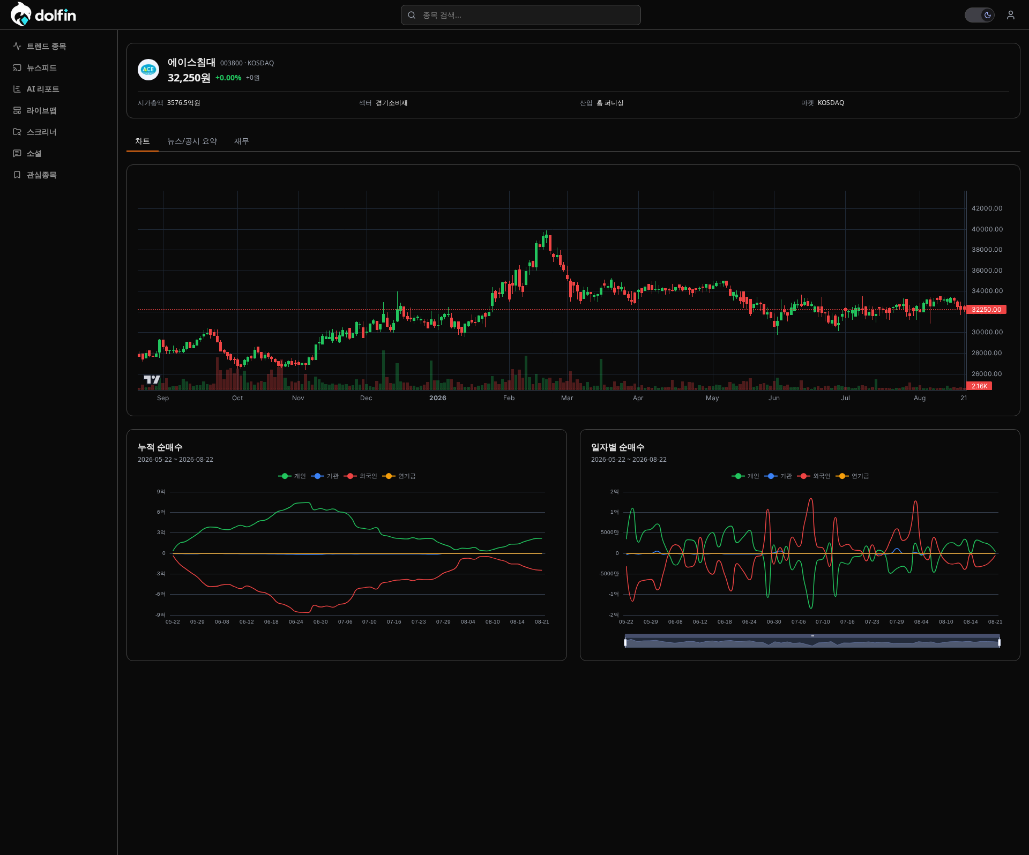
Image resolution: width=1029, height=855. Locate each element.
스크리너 (42, 131)
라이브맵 (42, 110)
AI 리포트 (43, 89)
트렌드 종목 (46, 46)
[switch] (980, 15)
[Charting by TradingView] (152, 379)
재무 (241, 141)
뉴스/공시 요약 (192, 141)
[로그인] (1010, 15)
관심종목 (42, 174)
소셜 (34, 153)
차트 (142, 141)
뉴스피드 (42, 67)
